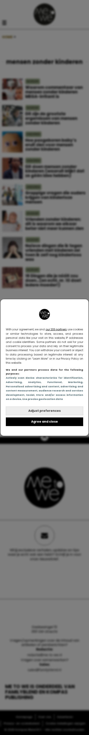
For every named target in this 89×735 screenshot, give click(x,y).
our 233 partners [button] (56, 329)
